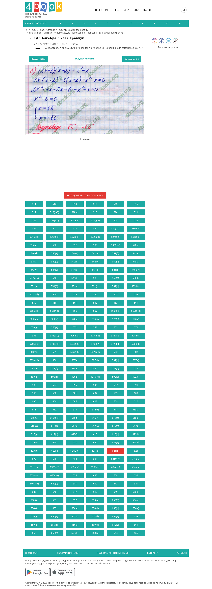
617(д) (34, 434)
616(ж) (34, 425)
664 (116, 532)
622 (95, 442)
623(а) (115, 442)
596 (95, 385)
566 (75, 310)
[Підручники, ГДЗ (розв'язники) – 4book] (26, 29)
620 (54, 442)
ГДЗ (117, 9)
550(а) (115, 277)
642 (95, 483)
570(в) (115, 319)
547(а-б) (34, 277)
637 (95, 475)
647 (75, 491)
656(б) (95, 508)
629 (75, 458)
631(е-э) (34, 467)
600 (54, 393)
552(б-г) (136, 286)
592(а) (115, 376)
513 (75, 203)
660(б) (95, 524)
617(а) (75, 425)
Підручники (102, 9)
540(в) (54, 253)
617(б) (95, 425)
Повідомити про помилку (85, 195)
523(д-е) (95, 220)
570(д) (34, 327)
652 (75, 500)
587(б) (95, 360)
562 (95, 302)
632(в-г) (75, 467)
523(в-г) (75, 220)
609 (116, 401)
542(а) (54, 261)
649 (116, 491)
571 (75, 327)
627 (34, 458)
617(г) (136, 425)
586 (54, 360)
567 (95, 310)
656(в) (115, 508)
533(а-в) (95, 236)
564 (136, 302)
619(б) (135, 434)
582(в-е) (95, 351)
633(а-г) (95, 467)
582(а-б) (75, 351)
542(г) (115, 261)
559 (34, 302)
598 (136, 385)
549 (95, 277)
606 (54, 401)
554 (54, 294)
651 (54, 500)
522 (34, 220)
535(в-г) (34, 245)
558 (136, 294)
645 (34, 491)
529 (95, 228)
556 (95, 294)
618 (95, 434)
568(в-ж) (136, 310)
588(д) (115, 368)
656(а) (75, 508)
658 (136, 516)
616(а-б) (54, 417)
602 (95, 393)
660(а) (75, 524)
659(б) (54, 524)
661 (136, 524)
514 (95, 203)
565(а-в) (34, 310)
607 (75, 401)
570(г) (136, 319)
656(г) (136, 508)
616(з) (54, 425)
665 (136, 532)
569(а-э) (34, 319)
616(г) (95, 417)
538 (95, 245)
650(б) (34, 500)
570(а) (75, 319)
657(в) (115, 516)
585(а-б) (34, 360)
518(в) (75, 212)
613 (75, 409)
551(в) (75, 286)
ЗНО (136, 9)
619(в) (34, 442)
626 (136, 450)
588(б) (54, 368)
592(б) (135, 376)
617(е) (54, 434)
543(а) (135, 261)
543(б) (34, 269)
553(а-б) (34, 294)
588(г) (95, 368)
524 (116, 220)
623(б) (135, 442)
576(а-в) (54, 335)
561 (75, 302)
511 (34, 203)
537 (75, 245)
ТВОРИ (147, 9)
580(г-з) (34, 351)
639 (136, 475)
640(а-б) (34, 483)
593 (34, 385)
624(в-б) (75, 450)
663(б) (74, 532)
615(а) (135, 409)
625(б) (115, 450)
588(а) (34, 368)
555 (75, 294)
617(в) (115, 425)
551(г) (95, 286)
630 (95, 458)
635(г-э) (54, 475)
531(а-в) (34, 236)
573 (116, 327)
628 (54, 458)
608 (95, 401)
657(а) (75, 516)
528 (75, 228)
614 (116, 409)
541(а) (95, 253)
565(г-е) (54, 310)
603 (116, 393)
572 (95, 327)
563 (116, 302)
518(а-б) (54, 212)
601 (75, 393)
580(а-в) (136, 343)
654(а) (135, 500)
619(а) (115, 434)
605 (34, 401)
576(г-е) (75, 335)
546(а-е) (136, 269)
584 (136, 351)
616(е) (135, 417)
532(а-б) (54, 236)
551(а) (34, 286)
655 (54, 508)
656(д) (34, 516)
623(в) (34, 450)
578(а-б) (115, 335)
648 (95, 491)
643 (116, 483)
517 (34, 212)
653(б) (115, 500)
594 (54, 385)
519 (95, 212)
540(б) (34, 253)
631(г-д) (136, 458)
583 (116, 351)
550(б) (135, 277)
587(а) (75, 360)
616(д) (115, 417)
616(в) (75, 417)
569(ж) (54, 319)
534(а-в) (115, 236)
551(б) (54, 286)
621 (75, 442)
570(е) (54, 327)
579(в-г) (95, 343)
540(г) (75, 253)
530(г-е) (136, 228)
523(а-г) (54, 220)
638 (116, 475)
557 (116, 294)
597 (116, 385)
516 (136, 203)
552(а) (115, 286)
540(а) (135, 245)
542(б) (74, 261)
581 (54, 351)
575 (34, 335)
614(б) (95, 409)
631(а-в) (115, 458)
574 (136, 327)
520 (116, 212)
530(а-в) (115, 228)
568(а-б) (115, 310)
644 (136, 483)
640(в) (54, 483)
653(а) (95, 500)
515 (116, 203)
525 (136, 220)
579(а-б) (75, 343)
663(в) (95, 532)
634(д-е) (136, 467)
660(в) (115, 524)
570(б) (95, 319)
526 (34, 228)
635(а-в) (34, 475)
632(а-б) (54, 467)
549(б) (74, 277)
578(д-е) (34, 343)
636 (75, 475)
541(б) (115, 253)
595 (75, 385)
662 (34, 532)
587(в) (115, 360)
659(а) (34, 524)
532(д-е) (74, 236)
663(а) (54, 532)
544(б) (74, 269)
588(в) (75, 368)
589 (136, 368)
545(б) (115, 269)
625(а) (95, 450)
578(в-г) (136, 335)
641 (75, 483)
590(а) (34, 376)
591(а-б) (95, 376)
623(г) (54, 450)
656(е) (54, 516)
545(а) (95, 269)
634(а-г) (115, 467)
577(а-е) (95, 335)
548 (54, 277)
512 (54, 203)
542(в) (95, 261)
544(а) (54, 269)
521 (136, 212)
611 (34, 409)
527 (54, 228)
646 (54, 491)
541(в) (135, 253)
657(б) (95, 516)
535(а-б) (135, 236)
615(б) (34, 417)
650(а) (135, 491)
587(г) (136, 360)
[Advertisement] (85, 164)
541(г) (34, 261)
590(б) (54, 376)
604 (136, 393)
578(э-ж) (54, 343)
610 (136, 401)
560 (54, 302)
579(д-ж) (115, 343)
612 (54, 409)
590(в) (75, 376)
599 (34, 393)
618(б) (74, 434)
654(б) (34, 508)
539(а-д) (115, 245)
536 (54, 245)
